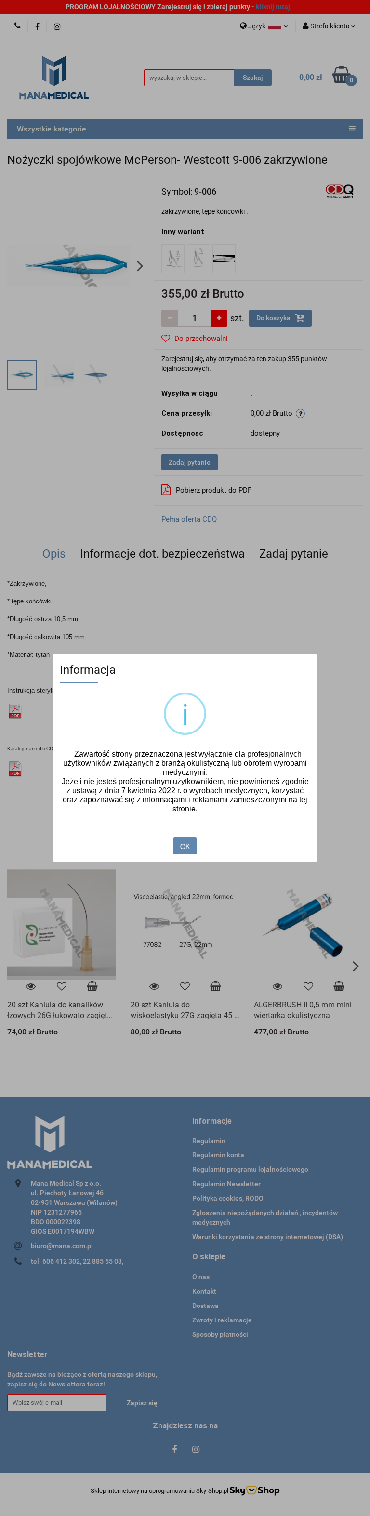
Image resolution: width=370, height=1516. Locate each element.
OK (185, 846)
